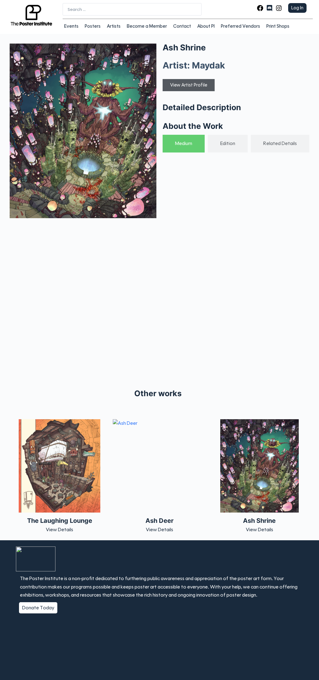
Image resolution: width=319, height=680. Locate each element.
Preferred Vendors (240, 26)
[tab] (184, 143)
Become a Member (147, 26)
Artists (114, 26)
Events (71, 26)
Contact (182, 26)
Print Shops (277, 26)
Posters (93, 26)
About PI (206, 26)
